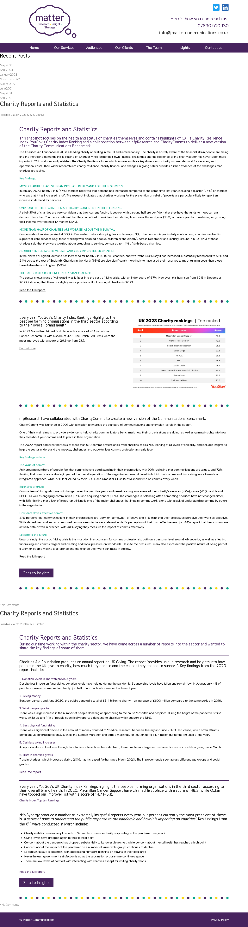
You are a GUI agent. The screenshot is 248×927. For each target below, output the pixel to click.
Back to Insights (36, 572)
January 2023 (8, 74)
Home (34, 47)
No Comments (10, 605)
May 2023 (6, 65)
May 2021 (6, 93)
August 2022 (8, 84)
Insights (183, 47)
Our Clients (124, 47)
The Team (154, 47)
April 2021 (6, 98)
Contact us (213, 47)
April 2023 (6, 70)
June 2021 (6, 88)
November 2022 (10, 79)
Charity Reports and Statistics (39, 104)
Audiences (94, 47)
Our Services (64, 47)
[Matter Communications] (52, 40)
